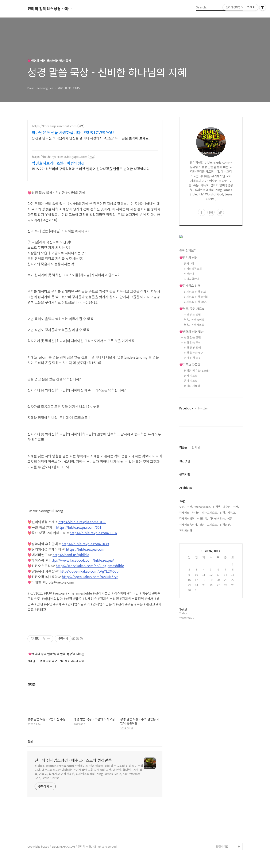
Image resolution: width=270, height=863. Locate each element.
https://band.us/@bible (71, 554)
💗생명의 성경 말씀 (191, 331)
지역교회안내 (191, 279)
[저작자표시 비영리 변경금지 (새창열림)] (77, 638)
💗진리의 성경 (188, 257)
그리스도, (212, 525)
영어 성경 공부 (192, 358)
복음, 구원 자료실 (194, 325)
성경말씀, (202, 518)
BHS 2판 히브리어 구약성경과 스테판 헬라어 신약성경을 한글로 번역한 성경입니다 (91, 168)
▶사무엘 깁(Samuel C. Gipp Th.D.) (228, 809)
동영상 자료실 (192, 386)
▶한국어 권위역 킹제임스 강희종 (228, 836)
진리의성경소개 (193, 269)
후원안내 (189, 274)
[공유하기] (43, 638)
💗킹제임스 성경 (189, 285)
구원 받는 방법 (192, 315)
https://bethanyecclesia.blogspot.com (59, 157)
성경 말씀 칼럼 (192, 337)
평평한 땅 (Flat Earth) (196, 371)
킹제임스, (184, 513)
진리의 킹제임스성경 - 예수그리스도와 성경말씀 (50, 8)
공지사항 (189, 263)
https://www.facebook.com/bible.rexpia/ (81, 560)
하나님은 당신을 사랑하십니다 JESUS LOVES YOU (73, 132)
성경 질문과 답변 (193, 353)
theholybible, (202, 507)
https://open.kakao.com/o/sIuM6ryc (90, 576)
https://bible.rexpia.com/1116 (93, 532)
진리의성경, (186, 530)
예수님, (227, 507)
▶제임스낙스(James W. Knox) (228, 822)
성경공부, (225, 525)
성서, (236, 507)
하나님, (196, 513)
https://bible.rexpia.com (85, 549)
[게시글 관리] (48, 638)
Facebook (186, 408)
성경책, (217, 507)
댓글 (30, 741)
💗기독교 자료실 (189, 364)
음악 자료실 (190, 381)
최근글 (183, 447)
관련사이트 (222, 846)
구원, (190, 507)
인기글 (196, 447)
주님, (182, 507)
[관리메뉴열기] (262, 7)
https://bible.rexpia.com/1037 (82, 521)
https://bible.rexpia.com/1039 (85, 543)
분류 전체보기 (188, 250)
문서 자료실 (190, 376)
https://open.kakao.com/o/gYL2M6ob (89, 571)
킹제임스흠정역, (188, 525)
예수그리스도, (210, 513)
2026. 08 (211, 551)
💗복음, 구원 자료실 (192, 308)
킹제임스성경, (187, 518)
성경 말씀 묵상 (192, 342)
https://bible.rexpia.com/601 (78, 527)
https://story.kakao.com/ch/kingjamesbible (90, 565)
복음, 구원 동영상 (194, 320)
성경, (223, 513)
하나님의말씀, (218, 518)
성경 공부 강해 (192, 347)
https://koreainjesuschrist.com (54, 126)
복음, (230, 518)
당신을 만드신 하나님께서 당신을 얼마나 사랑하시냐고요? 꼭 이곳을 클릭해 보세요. (91, 137)
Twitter (202, 408)
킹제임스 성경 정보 (195, 292)
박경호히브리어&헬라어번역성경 (58, 162)
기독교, (231, 513)
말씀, (202, 525)
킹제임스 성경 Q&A (195, 302)
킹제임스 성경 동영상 (196, 297)
